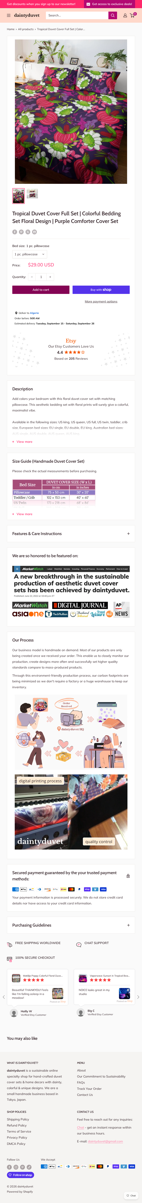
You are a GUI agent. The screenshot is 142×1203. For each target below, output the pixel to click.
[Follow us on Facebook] (9, 1167)
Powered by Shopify (20, 1191)
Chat (80, 1127)
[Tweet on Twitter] (27, 232)
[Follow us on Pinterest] (22, 1167)
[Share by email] (34, 232)
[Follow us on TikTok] (29, 1167)
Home (11, 29)
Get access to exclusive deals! (112, 4)
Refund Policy (17, 1125)
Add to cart (41, 290)
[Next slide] (138, 997)
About (81, 1070)
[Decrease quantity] (32, 277)
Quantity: (19, 277)
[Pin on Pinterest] (21, 232)
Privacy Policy (17, 1137)
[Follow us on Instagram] (16, 1167)
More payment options (101, 301)
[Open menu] (8, 15)
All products (26, 29)
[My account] (125, 15)
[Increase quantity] (50, 277)
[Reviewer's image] (57, 996)
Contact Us (85, 1095)
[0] (132, 15)
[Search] (112, 15)
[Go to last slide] (4, 997)
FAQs (81, 1082)
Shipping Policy (18, 1119)
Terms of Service (19, 1131)
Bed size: (30, 246)
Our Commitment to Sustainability (101, 1076)
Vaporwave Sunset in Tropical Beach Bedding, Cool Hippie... (110, 975)
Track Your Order (89, 1089)
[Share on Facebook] (14, 232)
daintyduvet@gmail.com (105, 1141)
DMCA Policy (16, 1144)
